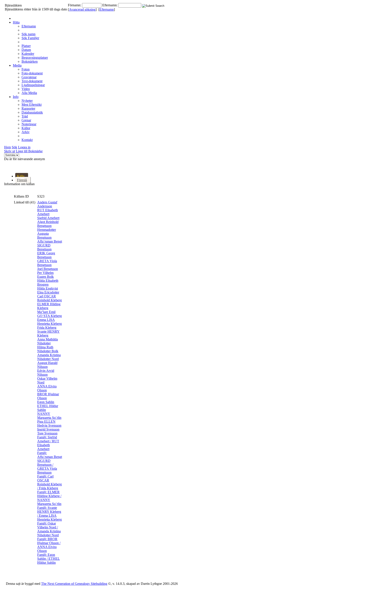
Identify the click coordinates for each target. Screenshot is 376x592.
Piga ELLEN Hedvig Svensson (49, 423)
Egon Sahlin (45, 402)
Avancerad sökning (82, 9)
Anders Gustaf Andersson (47, 204)
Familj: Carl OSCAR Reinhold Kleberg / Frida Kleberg (49, 482)
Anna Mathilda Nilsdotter (47, 341)
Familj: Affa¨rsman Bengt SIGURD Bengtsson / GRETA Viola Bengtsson (49, 462)
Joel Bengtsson (47, 269)
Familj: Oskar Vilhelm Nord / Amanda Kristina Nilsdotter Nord (49, 529)
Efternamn (106, 9)
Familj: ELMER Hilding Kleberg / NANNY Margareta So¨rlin (49, 498)
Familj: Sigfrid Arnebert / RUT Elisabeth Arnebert (48, 443)
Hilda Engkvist (47, 288)
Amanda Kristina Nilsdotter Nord (49, 357)
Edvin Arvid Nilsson (45, 372)
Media (17, 65)
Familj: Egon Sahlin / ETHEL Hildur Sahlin (48, 558)
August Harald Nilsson (47, 365)
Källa (20, 176)
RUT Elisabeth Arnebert (47, 212)
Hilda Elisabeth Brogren (47, 282)
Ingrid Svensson (48, 429)
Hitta (16, 22)
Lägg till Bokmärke (29, 151)
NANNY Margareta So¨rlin (49, 415)
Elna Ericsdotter (48, 292)
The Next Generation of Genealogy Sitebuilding (74, 583)
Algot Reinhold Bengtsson (48, 224)
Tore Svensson (47, 433)
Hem (7, 147)
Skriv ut (9, 151)
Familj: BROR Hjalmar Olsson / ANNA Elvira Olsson (48, 545)
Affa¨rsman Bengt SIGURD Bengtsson (49, 245)
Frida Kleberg (46, 327)
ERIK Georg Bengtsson (46, 255)
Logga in (24, 147)
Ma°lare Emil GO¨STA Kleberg (49, 314)
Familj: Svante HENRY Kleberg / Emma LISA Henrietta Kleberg (49, 513)
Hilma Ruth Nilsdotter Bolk (47, 349)
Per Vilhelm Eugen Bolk (45, 274)
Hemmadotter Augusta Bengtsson (46, 233)
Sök (14, 147)
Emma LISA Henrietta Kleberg (49, 321)
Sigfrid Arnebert (48, 218)
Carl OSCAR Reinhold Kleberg (49, 298)
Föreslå (22, 180)
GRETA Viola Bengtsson (47, 263)
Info (15, 97)
